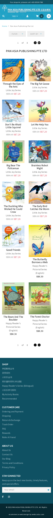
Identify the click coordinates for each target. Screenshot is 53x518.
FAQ (4, 428)
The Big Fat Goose (39, 83)
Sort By (34, 34)
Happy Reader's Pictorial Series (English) (39, 269)
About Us (6, 450)
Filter (15, 34)
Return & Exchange (11, 420)
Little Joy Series (13, 90)
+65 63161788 (37, 2)
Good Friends (13, 249)
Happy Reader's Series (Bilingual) (17, 385)
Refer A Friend (9, 437)
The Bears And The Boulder (13, 318)
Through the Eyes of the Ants (13, 85)
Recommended (9, 398)
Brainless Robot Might (39, 167)
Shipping (6, 415)
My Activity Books (10, 394)
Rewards (6, 432)
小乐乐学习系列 (9, 390)
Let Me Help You (39, 124)
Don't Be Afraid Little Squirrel (13, 126)
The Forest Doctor (39, 316)
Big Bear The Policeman (13, 167)
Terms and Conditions (12, 463)
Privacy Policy (8, 467)
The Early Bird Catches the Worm (39, 207)
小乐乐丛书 (7, 377)
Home (4, 26)
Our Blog (6, 458)
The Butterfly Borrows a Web (40, 261)
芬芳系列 (6, 372)
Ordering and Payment (12, 411)
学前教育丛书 (8, 368)
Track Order (7, 424)
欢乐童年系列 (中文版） (12, 381)
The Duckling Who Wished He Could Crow (13, 209)
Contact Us (7, 454)
